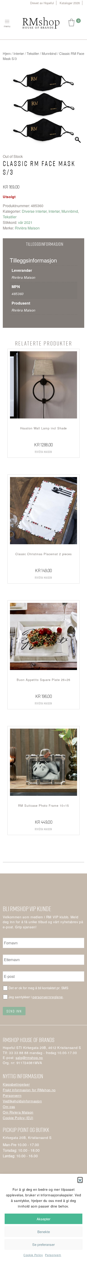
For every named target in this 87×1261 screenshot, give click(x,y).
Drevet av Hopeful (42, 3)
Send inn (14, 1011)
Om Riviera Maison (18, 1112)
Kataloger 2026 (70, 3)
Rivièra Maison (27, 228)
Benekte (43, 1231)
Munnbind (49, 53)
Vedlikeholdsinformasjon (22, 1100)
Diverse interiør (34, 211)
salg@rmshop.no (29, 1057)
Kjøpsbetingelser (16, 1084)
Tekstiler (33, 53)
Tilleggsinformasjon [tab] (44, 244)
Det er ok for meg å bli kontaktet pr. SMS (38, 988)
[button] (80, 1179)
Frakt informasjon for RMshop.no (29, 1089)
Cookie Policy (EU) (18, 1117)
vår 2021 (25, 222)
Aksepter (43, 1218)
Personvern (53, 1255)
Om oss (9, 1106)
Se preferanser (43, 1244)
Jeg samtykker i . (36, 996)
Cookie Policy (33, 1255)
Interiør (18, 53)
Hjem (7, 53)
